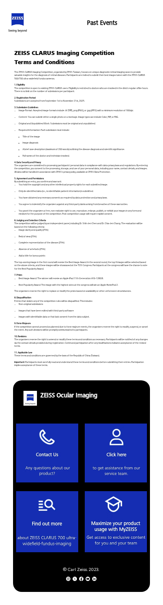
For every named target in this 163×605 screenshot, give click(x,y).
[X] (75, 579)
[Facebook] (81, 579)
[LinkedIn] (94, 579)
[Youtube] (88, 579)
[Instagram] (68, 579)
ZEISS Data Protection (99, 172)
